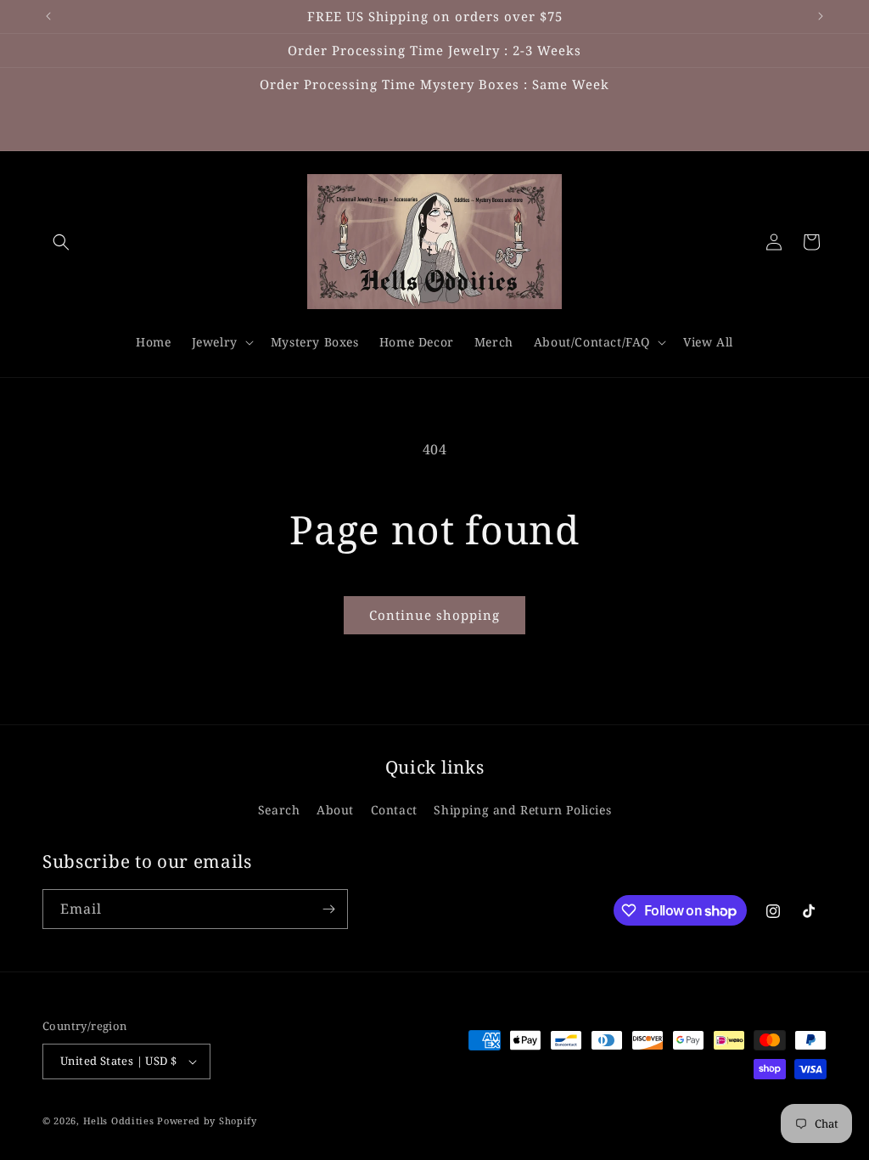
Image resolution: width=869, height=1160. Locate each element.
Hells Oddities (118, 1120)
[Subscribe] (328, 909)
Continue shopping (434, 614)
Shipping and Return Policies (522, 810)
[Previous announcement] (48, 16)
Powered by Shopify (207, 1120)
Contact (394, 810)
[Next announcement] (820, 16)
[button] (61, 242)
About (335, 810)
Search (279, 810)
